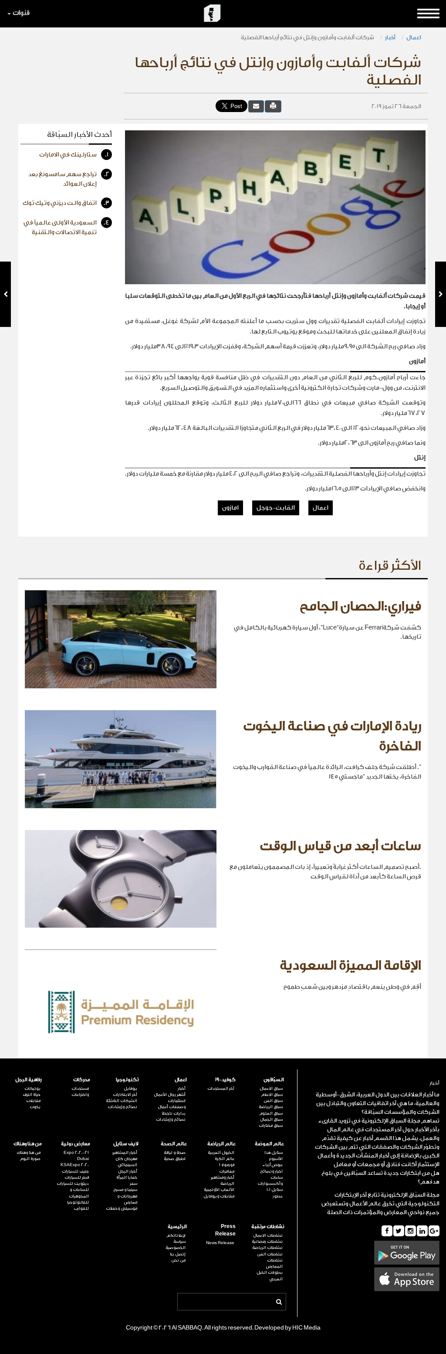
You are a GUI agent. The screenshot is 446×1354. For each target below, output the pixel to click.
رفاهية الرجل (28, 1079)
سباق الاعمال (271, 1088)
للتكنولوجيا (78, 1202)
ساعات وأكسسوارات (270, 1180)
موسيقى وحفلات (121, 1208)
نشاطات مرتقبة (267, 1226)
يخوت (35, 1107)
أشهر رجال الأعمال (170, 1094)
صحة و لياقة (175, 1152)
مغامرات (226, 1171)
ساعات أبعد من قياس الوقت (340, 846)
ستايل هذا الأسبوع (273, 1155)
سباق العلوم (271, 1113)
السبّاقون (274, 1079)
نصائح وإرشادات (171, 1119)
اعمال (413, 37)
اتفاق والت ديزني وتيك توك (66, 203)
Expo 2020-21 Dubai (76, 1155)
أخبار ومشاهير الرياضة (222, 1180)
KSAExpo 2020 (75, 1165)
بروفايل (130, 1088)
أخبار (390, 37)
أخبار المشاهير (124, 1152)
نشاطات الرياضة (267, 1247)
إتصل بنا (178, 1254)
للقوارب (81, 1208)
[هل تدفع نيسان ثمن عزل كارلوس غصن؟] (440, 294)
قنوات (21, 13)
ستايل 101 (275, 1189)
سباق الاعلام (272, 1094)
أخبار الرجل (127, 1171)
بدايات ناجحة (174, 1113)
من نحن (178, 1260)
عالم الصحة (174, 1143)
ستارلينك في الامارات (73, 154)
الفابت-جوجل (276, 507)
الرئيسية (177, 1226)
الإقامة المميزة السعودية (350, 965)
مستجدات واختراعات (80, 1091)
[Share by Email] (256, 106)
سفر (133, 1183)
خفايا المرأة (126, 1177)
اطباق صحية (175, 1159)
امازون (230, 507)
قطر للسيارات (76, 1177)
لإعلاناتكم (176, 1235)
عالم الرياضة (221, 1143)
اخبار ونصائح (271, 1171)
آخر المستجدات (220, 1088)
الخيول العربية (221, 1152)
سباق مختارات (271, 1125)
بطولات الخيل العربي (270, 1275)
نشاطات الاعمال (268, 1235)
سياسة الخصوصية (176, 1244)
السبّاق (417, 1194)
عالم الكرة (224, 1159)
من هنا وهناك (28, 1143)
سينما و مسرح (125, 1189)
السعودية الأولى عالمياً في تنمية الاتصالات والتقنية (66, 227)
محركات (81, 1079)
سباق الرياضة (271, 1107)
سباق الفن (273, 1101)
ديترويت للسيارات (73, 1183)
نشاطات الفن (270, 1254)
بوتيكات (32, 1088)
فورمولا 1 (226, 1165)
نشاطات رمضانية (267, 1241)
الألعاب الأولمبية (219, 1189)
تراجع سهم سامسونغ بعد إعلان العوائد (68, 179)
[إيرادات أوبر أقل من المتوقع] (5, 294)
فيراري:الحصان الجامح (360, 606)
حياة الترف (32, 1094)
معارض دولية (75, 1143)
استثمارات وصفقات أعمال (172, 1104)
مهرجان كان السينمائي (126, 1162)
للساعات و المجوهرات (79, 1192)
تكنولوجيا (127, 1079)
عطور (278, 1196)
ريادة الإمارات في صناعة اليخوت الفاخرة (332, 736)
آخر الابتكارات (125, 1094)
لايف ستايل (126, 1143)
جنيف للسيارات (75, 1171)
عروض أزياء (273, 1165)
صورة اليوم (30, 1159)
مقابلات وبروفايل (218, 1196)
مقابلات (33, 1101)
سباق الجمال (271, 1119)
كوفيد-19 (225, 1079)
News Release (220, 1243)
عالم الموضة (269, 1143)
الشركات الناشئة (121, 1101)
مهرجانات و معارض (127, 1199)
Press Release (225, 1230)
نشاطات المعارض (274, 1263)
